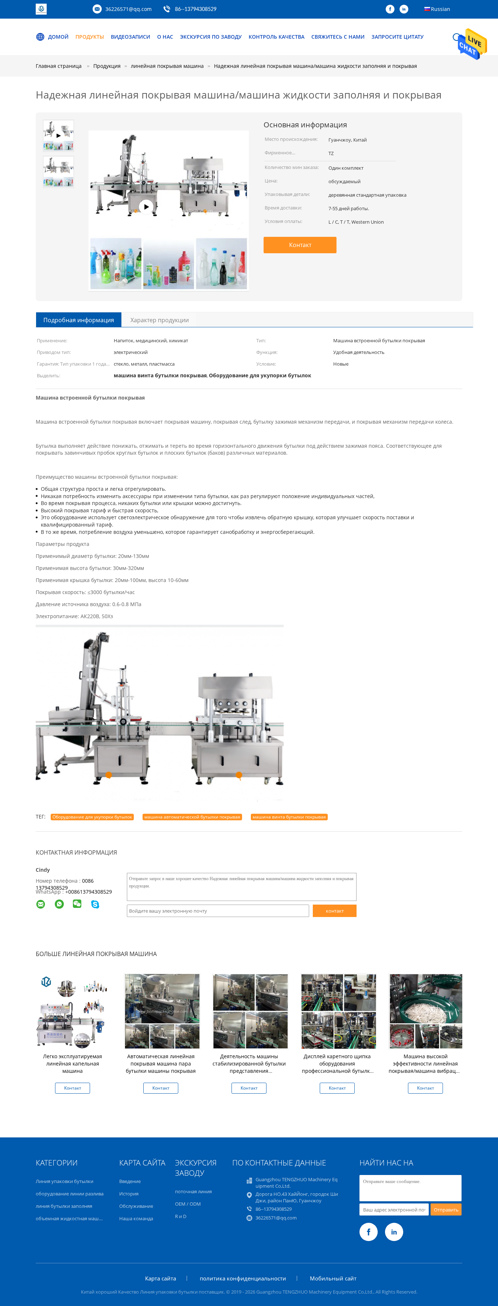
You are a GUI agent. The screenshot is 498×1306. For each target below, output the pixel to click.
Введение (130, 1181)
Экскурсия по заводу (211, 36)
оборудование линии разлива (70, 1193)
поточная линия (193, 1191)
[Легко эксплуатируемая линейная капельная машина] (74, 1010)
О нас (165, 36)
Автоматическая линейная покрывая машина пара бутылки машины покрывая (161, 1063)
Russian (440, 8)
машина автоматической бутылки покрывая (192, 817)
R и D (180, 1216)
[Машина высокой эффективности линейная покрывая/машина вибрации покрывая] (427, 1010)
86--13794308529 (196, 9)
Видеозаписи (130, 36)
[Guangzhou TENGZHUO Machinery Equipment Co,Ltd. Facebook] (391, 9)
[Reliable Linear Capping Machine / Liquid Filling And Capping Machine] (168, 278)
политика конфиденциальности (243, 1278)
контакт (335, 911)
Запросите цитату (397, 36)
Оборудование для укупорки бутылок (92, 817)
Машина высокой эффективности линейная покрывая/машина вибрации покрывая (425, 1067)
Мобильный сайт (333, 1278)
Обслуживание (136, 1206)
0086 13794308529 (65, 884)
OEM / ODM (188, 1204)
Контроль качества (276, 36)
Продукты (89, 36)
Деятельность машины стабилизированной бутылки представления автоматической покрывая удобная (249, 1071)
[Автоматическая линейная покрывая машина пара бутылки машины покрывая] (162, 1010)
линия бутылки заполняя (64, 1206)
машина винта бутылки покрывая (289, 817)
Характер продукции (160, 320)
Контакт (300, 245)
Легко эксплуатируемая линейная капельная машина (72, 1063)
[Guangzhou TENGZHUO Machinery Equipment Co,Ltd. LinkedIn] (405, 9)
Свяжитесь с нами (338, 36)
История (129, 1193)
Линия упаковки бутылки (64, 1181)
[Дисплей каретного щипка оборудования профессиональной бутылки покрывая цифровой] (338, 1010)
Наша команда (136, 1218)
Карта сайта (160, 1278)
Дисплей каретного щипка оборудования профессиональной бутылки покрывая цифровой (337, 1067)
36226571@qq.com (128, 8)
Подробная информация (78, 320)
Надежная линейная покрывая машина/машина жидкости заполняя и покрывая (315, 65)
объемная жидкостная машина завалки (81, 1218)
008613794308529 (90, 891)
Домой (58, 36)
